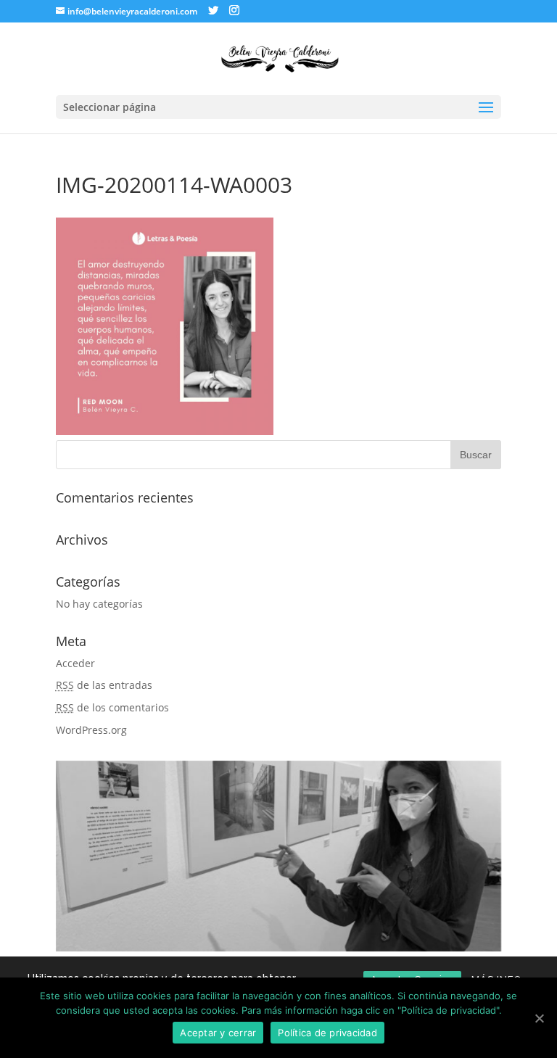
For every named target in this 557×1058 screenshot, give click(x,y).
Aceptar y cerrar (218, 1032)
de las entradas (104, 685)
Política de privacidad (327, 1032)
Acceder (75, 663)
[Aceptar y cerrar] (539, 1018)
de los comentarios (112, 707)
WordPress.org (91, 730)
